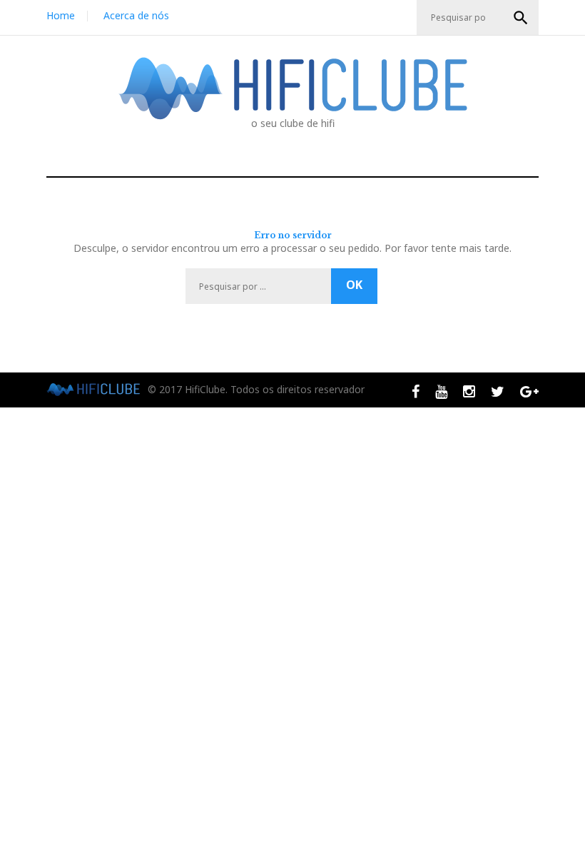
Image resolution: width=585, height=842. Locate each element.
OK (521, 18)
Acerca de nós (136, 15)
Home (60, 15)
